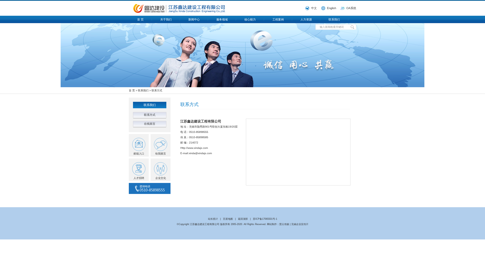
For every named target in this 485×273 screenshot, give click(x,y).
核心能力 (250, 19)
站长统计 (213, 218)
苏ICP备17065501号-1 (265, 218)
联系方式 (157, 90)
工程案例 (278, 19)
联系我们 (334, 19)
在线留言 (149, 123)
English (331, 8)
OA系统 (351, 8)
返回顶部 (243, 218)
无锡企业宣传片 (299, 224)
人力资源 (306, 19)
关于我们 (166, 19)
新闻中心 (194, 19)
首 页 (140, 19)
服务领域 (222, 19)
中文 (314, 8)
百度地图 (228, 218)
